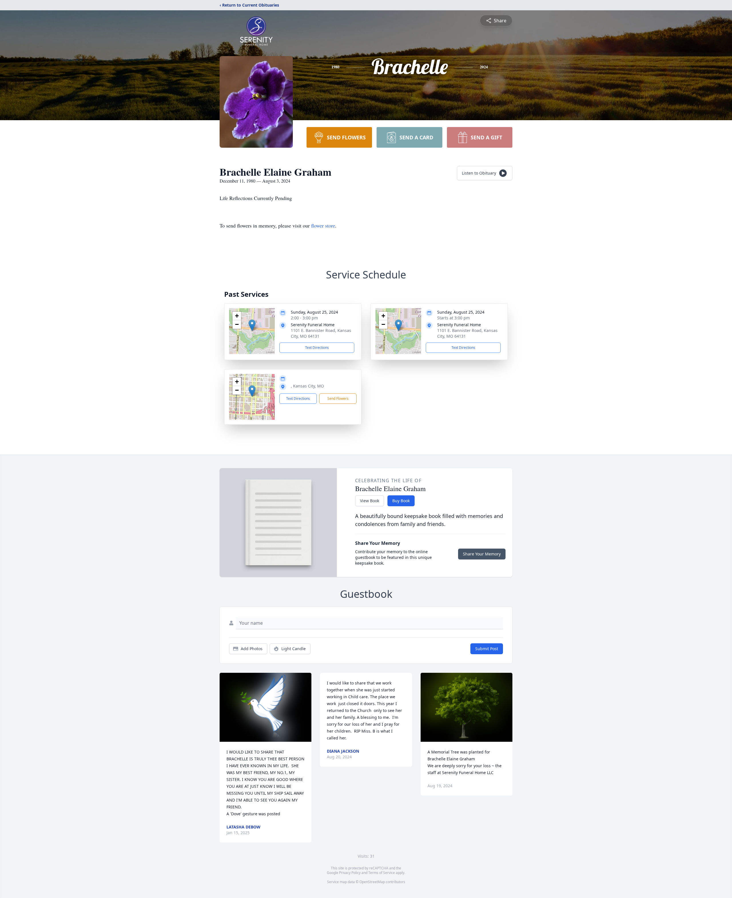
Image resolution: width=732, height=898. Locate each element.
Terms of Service (381, 872)
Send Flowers (338, 398)
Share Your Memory (482, 554)
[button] (252, 325)
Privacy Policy (350, 872)
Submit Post (486, 648)
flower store (323, 225)
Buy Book (401, 500)
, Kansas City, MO (307, 386)
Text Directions (317, 347)
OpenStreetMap (372, 881)
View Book (369, 500)
